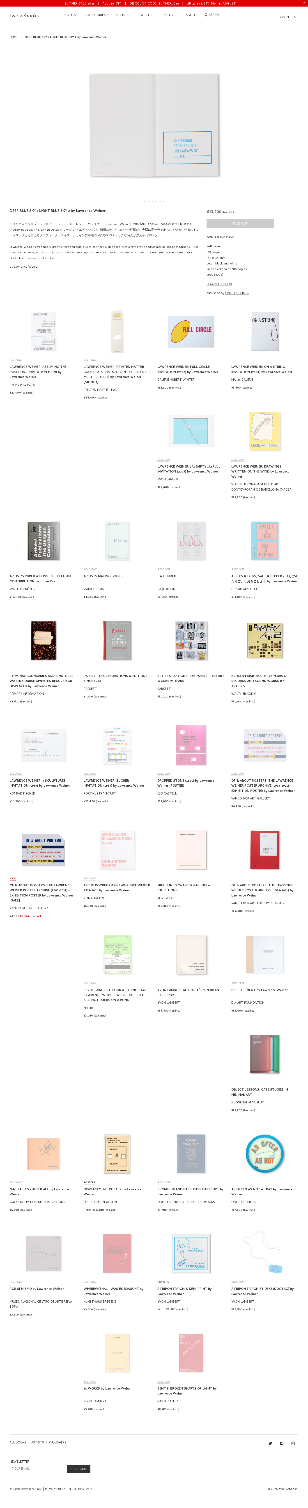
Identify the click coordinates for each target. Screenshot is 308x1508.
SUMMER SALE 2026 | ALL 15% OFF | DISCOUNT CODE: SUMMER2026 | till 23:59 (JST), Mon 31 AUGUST (150, 4)
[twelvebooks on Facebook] (282, 1444)
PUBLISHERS (146, 15)
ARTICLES (171, 15)
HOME (14, 37)
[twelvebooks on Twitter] (270, 1444)
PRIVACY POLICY (55, 1489)
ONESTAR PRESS (237, 293)
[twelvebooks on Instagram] (293, 1444)
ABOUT (192, 15)
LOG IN (284, 17)
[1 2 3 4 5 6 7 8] (154, 125)
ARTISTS (122, 15)
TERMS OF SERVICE (81, 1489)
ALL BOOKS (18, 1442)
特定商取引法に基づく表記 (26, 1489)
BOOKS (70, 15)
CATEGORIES (96, 15)
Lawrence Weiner (26, 267)
